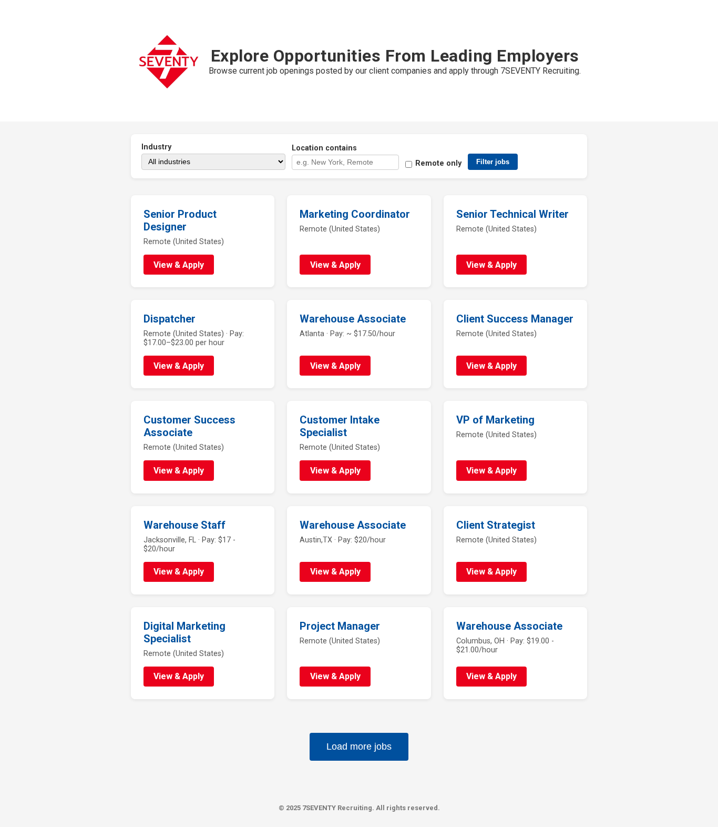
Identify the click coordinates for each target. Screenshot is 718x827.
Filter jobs (492, 162)
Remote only (438, 163)
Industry (156, 147)
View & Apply (178, 265)
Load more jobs (359, 746)
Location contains (324, 148)
